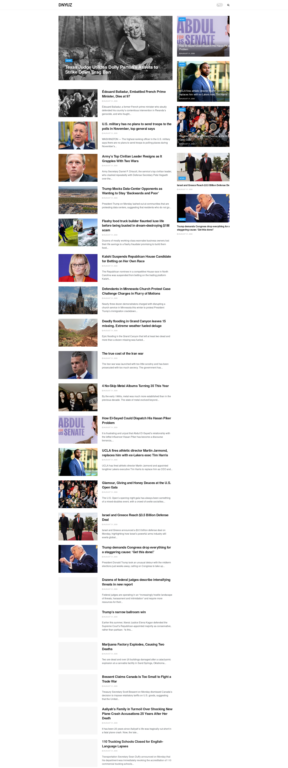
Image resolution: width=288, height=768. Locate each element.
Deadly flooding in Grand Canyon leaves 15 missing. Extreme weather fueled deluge (134, 323)
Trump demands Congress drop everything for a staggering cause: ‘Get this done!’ (136, 549)
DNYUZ (65, 5)
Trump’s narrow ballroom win (124, 611)
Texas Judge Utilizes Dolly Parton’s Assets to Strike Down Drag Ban (111, 69)
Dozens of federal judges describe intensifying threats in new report (136, 582)
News (68, 60)
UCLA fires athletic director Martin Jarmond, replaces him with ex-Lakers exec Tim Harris (135, 452)
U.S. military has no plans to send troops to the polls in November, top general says (136, 126)
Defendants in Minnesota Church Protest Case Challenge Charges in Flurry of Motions (136, 291)
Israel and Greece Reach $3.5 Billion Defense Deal (135, 517)
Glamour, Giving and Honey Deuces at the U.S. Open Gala (136, 485)
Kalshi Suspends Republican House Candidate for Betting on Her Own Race (136, 258)
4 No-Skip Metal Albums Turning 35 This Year (135, 385)
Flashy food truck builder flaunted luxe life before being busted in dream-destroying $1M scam (135, 225)
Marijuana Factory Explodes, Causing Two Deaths (133, 646)
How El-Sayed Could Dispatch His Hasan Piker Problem (136, 420)
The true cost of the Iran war (122, 353)
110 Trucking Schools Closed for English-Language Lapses (132, 743)
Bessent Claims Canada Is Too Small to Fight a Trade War (136, 679)
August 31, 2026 (74, 78)
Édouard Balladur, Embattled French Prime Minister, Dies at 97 (134, 94)
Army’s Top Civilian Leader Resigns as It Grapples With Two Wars (132, 158)
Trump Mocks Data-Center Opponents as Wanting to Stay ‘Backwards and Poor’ (132, 191)
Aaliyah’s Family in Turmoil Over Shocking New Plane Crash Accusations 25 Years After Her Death (137, 713)
